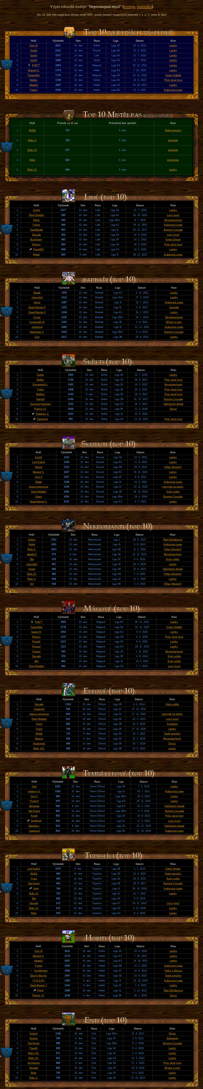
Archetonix (34, 1062)
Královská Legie (173, 89)
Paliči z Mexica (173, 970)
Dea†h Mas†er (38, 975)
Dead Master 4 (37, 307)
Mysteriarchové (173, 220)
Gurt (36, 336)
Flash (40, 990)
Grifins (31, 539)
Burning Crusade (173, 229)
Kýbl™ (36, 65)
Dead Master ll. (38, 501)
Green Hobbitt (173, 75)
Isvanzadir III (37, 322)
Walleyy (40, 394)
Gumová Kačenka (40, 403)
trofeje (129, 6)
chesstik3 (37, 297)
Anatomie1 (39, 743)
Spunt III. (36, 631)
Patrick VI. (40, 408)
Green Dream (173, 239)
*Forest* (36, 646)
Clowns (36, 651)
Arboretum (172, 1038)
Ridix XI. (34, 893)
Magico (39, 738)
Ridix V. (31, 578)
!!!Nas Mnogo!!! (173, 467)
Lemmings (173, 159)
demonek (34, 806)
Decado (36, 234)
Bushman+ (36, 239)
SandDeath (36, 229)
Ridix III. (32, 150)
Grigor (31, 569)
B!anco (36, 244)
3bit (32, 559)
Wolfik (32, 130)
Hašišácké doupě (173, 403)
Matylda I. (34, 825)
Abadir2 (33, 85)
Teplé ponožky (173, 130)
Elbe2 (36, 220)
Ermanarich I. (40, 384)
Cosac (37, 317)
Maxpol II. (33, 70)
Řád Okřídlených (172, 539)
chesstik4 (31, 564)
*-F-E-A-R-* (38, 980)
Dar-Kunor (34, 811)
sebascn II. (34, 791)
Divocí (173, 408)
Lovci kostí (173, 215)
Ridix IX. (34, 908)
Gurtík (33, 50)
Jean (36, 888)
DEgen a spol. (174, 322)
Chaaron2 (39, 709)
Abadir (37, 292)
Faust (39, 728)
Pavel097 (38, 249)
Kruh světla (172, 491)
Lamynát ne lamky (173, 486)
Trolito (40, 389)
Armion (34, 1038)
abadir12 (32, 554)
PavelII (36, 641)
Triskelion (172, 723)
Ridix (32, 159)
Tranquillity (33, 75)
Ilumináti (173, 140)
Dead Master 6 (37, 312)
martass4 (37, 327)
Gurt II (38, 476)
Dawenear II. (37, 331)
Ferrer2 (34, 1033)
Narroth (40, 399)
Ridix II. (32, 140)
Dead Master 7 (38, 985)
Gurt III (34, 45)
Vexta (37, 302)
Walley (33, 80)
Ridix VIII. (39, 748)
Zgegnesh (42, 419)
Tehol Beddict (36, 215)
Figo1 (39, 723)
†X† (32, 583)
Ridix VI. (32, 169)
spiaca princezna (38, 486)
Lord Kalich (38, 462)
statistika (144, 6)
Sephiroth (36, 820)
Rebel (36, 254)
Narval (38, 467)
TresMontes (41, 970)
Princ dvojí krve (173, 80)
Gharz (38, 496)
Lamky (173, 45)
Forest (33, 89)
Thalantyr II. (42, 413)
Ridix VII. (33, 1058)
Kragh (34, 815)
